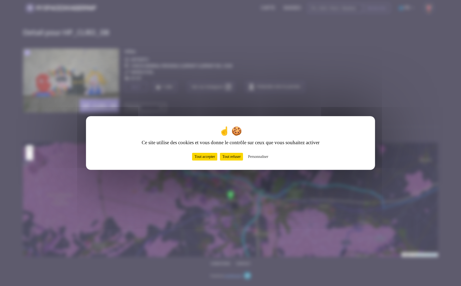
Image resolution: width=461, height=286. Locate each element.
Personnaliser (258, 157)
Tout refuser (231, 157)
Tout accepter (204, 157)
